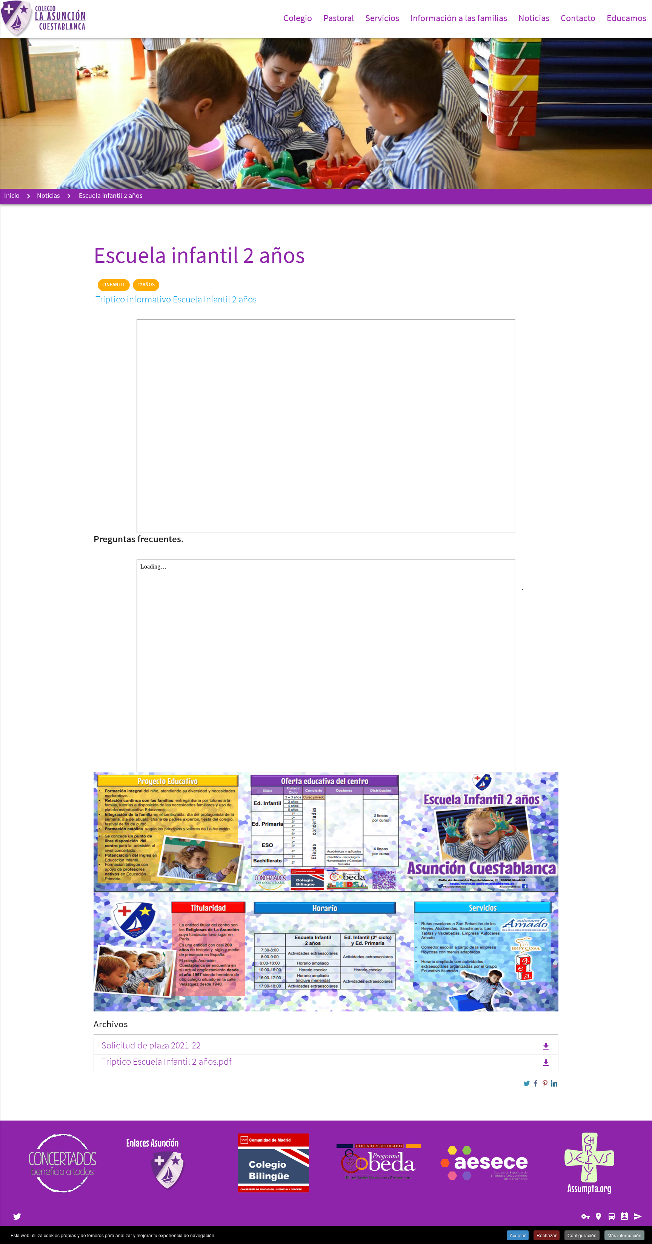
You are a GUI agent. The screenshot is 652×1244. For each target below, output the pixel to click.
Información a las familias (459, 18)
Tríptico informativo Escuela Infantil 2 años (176, 300)
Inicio (12, 196)
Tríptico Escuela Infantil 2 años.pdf (326, 1062)
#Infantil (113, 284)
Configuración (582, 1235)
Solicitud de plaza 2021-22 (326, 1046)
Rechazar (547, 1235)
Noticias (533, 18)
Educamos (626, 18)
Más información (624, 1235)
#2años (146, 284)
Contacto (578, 18)
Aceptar (518, 1235)
